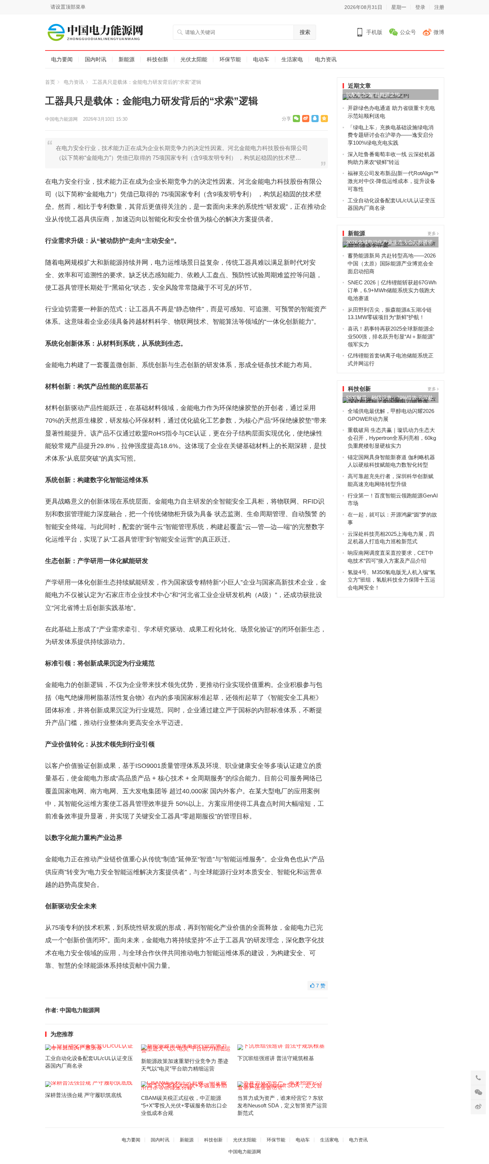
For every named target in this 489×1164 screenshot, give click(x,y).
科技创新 (157, 59)
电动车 (261, 59)
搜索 (305, 32)
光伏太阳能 (193, 59)
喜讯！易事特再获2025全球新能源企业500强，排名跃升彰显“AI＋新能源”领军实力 (391, 336)
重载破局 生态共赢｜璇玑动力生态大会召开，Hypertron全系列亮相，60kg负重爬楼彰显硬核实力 (392, 438)
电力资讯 (326, 59)
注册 (439, 7)
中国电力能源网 (61, 119)
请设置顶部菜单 (68, 7)
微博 (439, 32)
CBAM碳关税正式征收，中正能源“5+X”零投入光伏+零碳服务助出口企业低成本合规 (184, 1105)
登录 (420, 7)
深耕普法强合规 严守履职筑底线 (83, 1095)
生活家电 (292, 59)
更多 (432, 233)
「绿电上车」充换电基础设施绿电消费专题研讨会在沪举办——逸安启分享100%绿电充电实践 (391, 135)
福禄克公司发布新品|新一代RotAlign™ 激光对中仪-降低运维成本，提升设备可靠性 (393, 181)
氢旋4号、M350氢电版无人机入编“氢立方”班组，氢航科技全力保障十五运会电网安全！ (391, 580)
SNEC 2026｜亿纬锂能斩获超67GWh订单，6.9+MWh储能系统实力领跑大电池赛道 (392, 290)
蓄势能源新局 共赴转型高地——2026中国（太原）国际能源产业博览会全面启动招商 (392, 263)
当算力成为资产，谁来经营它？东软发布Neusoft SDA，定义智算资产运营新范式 (282, 1105)
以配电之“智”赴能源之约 (373, 94)
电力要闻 (62, 59)
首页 (50, 82)
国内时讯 (95, 59)
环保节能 (230, 59)
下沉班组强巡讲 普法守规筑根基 (275, 1058)
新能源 (126, 59)
